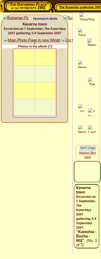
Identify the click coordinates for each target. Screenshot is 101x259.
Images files (87, 153)
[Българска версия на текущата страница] (16, 18)
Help (87, 157)
